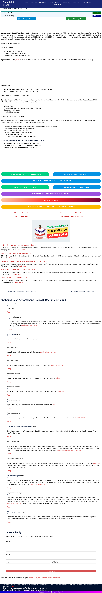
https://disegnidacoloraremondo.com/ (70, 450)
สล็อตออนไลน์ (62, 391)
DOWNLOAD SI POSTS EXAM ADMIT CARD (25, 174)
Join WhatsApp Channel (77, 19)
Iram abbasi (11, 304)
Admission (75, 3)
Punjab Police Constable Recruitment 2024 (22, 291)
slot (54, 405)
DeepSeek (97, 463)
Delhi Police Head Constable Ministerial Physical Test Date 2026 (24, 261)
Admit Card (42, 3)
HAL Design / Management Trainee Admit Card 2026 (19, 245)
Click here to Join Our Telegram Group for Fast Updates (51, 207)
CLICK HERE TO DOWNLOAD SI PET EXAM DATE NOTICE (51, 181)
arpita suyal (11, 334)
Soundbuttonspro (13, 476)
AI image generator (14, 512)
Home (26, 3)
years (17, 60)
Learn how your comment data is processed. (45, 578)
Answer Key (66, 3)
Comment (10, 541)
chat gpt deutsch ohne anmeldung (19, 426)
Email (7, 562)
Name (8, 554)
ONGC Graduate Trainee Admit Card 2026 (16, 253)
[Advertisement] (51, 26)
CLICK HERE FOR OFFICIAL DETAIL (76, 187)
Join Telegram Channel (27, 19)
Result (50, 3)
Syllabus (57, 3)
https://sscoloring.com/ (29, 326)
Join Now (96, 13)
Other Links (87, 3)
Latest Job (33, 3)
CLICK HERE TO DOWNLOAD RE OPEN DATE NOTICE (51, 194)
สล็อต (58, 378)
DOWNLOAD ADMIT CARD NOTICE (76, 174)
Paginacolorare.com (14, 503)
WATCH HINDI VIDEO (51, 200)
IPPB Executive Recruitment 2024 (83, 291)
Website (55, 562)
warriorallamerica (57, 365)
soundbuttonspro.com (37, 484)
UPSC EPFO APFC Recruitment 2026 (14, 278)
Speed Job (8, 2)
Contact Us (57, 5)
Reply (9, 312)
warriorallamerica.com (48, 352)
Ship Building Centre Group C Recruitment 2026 (18, 269)
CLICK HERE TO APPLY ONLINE (25, 187)
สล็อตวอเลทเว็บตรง (81, 418)
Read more (21, 250)
